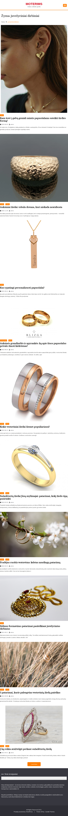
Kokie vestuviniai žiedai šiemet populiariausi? (25, 426)
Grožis (2, 204)
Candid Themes (50, 812)
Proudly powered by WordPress (23, 812)
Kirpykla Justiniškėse (7, 795)
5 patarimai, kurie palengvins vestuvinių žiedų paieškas (30, 692)
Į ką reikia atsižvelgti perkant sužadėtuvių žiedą (26, 749)
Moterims (34, 4)
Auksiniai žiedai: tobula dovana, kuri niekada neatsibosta (31, 207)
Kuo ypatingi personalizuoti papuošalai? (22, 287)
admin (12, 124)
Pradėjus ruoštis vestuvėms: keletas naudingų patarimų (30, 562)
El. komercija (3, 340)
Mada (1, 115)
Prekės (7, 204)
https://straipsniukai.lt (7, 785)
